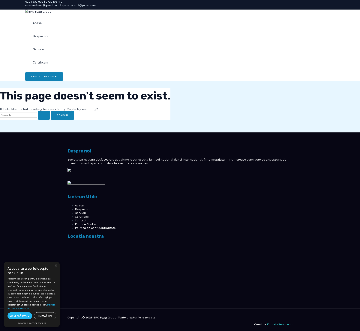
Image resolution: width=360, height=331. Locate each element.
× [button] (55, 265)
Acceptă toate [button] (19, 315)
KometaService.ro (279, 324)
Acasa (37, 23)
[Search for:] (25, 115)
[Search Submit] (44, 115)
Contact (80, 220)
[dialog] (32, 294)
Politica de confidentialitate (95, 228)
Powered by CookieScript (32, 323)
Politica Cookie (86, 224)
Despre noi (41, 36)
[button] (44, 76)
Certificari (40, 62)
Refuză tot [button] (45, 315)
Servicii (38, 49)
